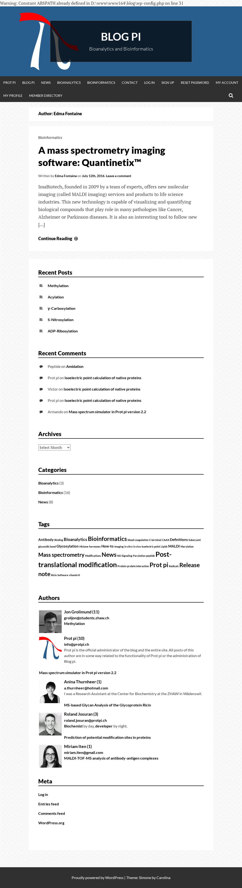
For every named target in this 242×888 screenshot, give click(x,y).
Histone (83, 546)
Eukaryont (195, 539)
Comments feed (51, 813)
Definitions (179, 539)
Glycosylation (67, 546)
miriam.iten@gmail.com (83, 752)
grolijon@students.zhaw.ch (86, 618)
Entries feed (48, 804)
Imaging (119, 546)
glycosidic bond (47, 546)
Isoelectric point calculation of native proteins (103, 377)
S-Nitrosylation (60, 319)
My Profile (12, 95)
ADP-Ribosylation (63, 331)
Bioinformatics (101, 83)
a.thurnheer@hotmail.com (86, 688)
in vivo (137, 546)
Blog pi (121, 36)
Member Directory (45, 95)
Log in (43, 794)
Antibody (46, 539)
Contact (130, 83)
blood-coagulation (138, 539)
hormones (95, 546)
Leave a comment (118, 176)
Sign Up (167, 83)
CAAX (165, 539)
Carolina (163, 877)
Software (62, 575)
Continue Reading (58, 238)
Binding (58, 539)
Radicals (174, 566)
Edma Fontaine (66, 176)
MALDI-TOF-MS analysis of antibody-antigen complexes (111, 758)
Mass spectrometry (61, 555)
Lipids (164, 546)
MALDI (174, 546)
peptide (150, 555)
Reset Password (195, 83)
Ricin (54, 575)
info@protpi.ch (76, 644)
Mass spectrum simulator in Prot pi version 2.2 (107, 411)
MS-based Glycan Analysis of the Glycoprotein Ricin (107, 705)
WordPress (114, 877)
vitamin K (74, 575)
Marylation (187, 546)
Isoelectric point (151, 546)
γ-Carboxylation (61, 308)
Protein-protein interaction (133, 566)
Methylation (58, 285)
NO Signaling (124, 555)
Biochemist (73, 726)
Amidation (74, 366)
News (46, 83)
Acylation (56, 297)
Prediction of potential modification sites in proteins (107, 737)
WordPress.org (51, 822)
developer (104, 726)
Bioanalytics (69, 83)
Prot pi (9, 83)
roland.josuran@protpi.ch (85, 720)
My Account (227, 83)
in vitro (128, 546)
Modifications (93, 555)
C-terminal (155, 539)
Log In (149, 83)
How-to (107, 546)
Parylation (139, 555)
